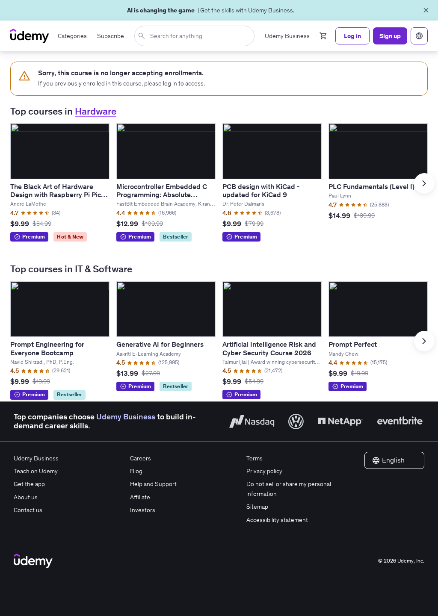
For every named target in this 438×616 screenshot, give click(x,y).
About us (26, 497)
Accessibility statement (277, 520)
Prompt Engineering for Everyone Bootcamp (47, 348)
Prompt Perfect (352, 344)
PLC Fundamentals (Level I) (371, 186)
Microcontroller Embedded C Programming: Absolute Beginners (161, 194)
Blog (136, 471)
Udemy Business (125, 416)
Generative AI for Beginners (160, 344)
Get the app (29, 484)
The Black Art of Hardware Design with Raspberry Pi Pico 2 (57, 194)
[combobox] (196, 36)
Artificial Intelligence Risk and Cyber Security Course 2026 (269, 348)
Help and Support (153, 484)
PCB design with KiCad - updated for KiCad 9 (261, 190)
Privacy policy (264, 471)
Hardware (95, 111)
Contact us (28, 510)
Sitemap (257, 506)
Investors (142, 510)
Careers (140, 458)
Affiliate (140, 497)
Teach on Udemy (36, 471)
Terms (254, 458)
